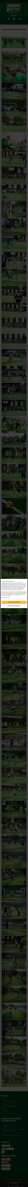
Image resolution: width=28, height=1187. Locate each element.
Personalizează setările (14, 605)
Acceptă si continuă (14, 602)
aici (8, 597)
